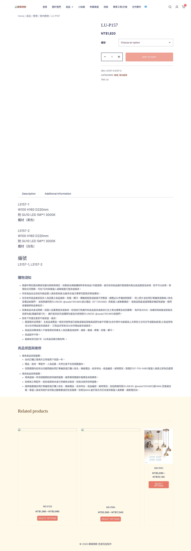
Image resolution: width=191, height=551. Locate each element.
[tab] (29, 193)
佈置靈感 (94, 6)
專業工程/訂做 (120, 6)
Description (29, 193)
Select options (47, 518)
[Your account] (177, 7)
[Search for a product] (170, 7)
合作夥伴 (136, 6)
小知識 (81, 6)
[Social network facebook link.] (146, 6)
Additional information (58, 193)
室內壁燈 (44, 16)
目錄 (106, 6)
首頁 (45, 6)
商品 (68, 6)
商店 (28, 16)
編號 (103, 42)
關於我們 (56, 6)
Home (21, 16)
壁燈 (35, 16)
